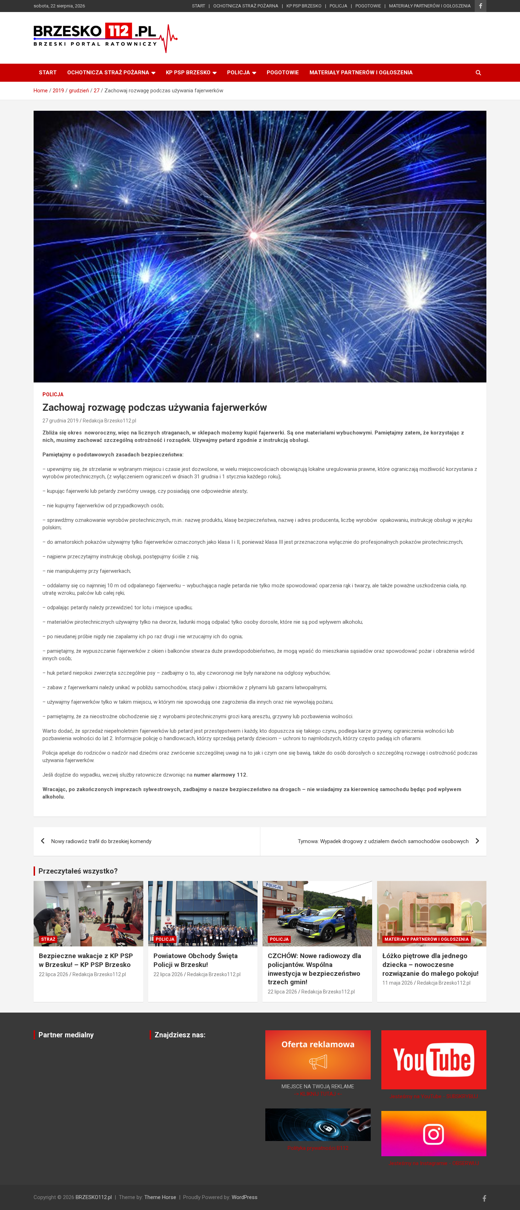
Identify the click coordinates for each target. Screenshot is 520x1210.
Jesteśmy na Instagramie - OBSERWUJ (433, 1163)
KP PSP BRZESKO (304, 5)
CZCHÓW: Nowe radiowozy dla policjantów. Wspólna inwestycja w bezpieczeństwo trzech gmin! (314, 969)
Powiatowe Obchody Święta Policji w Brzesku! (196, 960)
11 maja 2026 (397, 983)
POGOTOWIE (368, 5)
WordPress (245, 1197)
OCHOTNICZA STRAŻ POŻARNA (245, 5)
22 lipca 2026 (53, 974)
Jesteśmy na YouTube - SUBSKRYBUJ (433, 1096)
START (198, 5)
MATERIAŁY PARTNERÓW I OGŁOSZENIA (430, 5)
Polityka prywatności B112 (318, 1148)
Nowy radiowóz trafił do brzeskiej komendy (101, 841)
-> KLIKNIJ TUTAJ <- (318, 1094)
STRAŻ (48, 939)
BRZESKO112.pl (94, 1197)
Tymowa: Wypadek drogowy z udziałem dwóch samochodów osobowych (383, 841)
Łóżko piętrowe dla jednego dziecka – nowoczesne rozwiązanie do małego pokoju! (430, 964)
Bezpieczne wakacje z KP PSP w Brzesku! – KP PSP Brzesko (86, 960)
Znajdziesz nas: (180, 1035)
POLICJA (338, 5)
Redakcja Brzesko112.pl (109, 421)
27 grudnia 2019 (60, 421)
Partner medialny (66, 1035)
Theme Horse (160, 1197)
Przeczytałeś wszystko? (78, 871)
